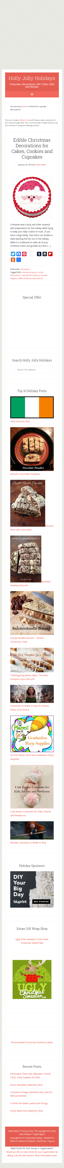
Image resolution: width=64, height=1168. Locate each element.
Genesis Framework (27, 1141)
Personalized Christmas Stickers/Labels (32, 1042)
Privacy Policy (27, 1131)
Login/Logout (39, 1134)
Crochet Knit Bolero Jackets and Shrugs (29, 1103)
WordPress (41, 1141)
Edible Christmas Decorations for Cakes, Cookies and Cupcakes (32, 148)
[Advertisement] (32, 32)
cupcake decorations (30, 275)
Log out (51, 1141)
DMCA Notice (13, 1131)
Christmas (25, 269)
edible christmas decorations (30, 278)
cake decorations (29, 272)
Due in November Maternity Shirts (26, 1085)
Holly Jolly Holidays (32, 78)
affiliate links (24, 120)
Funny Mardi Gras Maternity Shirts (26, 1111)
